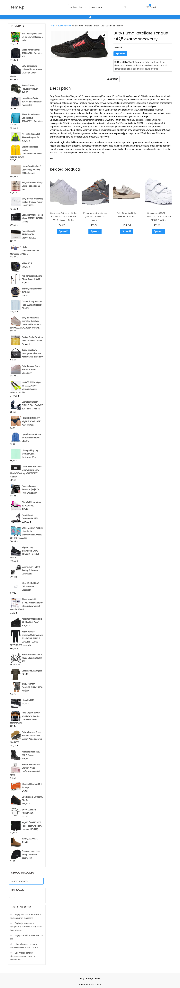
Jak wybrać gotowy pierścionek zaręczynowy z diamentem (22, 956)
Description (112, 79)
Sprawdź (120, 53)
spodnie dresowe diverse (145, 68)
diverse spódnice (123, 65)
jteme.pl (18, 7)
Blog (82, 978)
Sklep (97, 978)
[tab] (112, 79)
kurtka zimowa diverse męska (147, 65)
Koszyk (89, 978)
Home (53, 25)
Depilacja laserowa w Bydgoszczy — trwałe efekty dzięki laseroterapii (26, 926)
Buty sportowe (64, 25)
